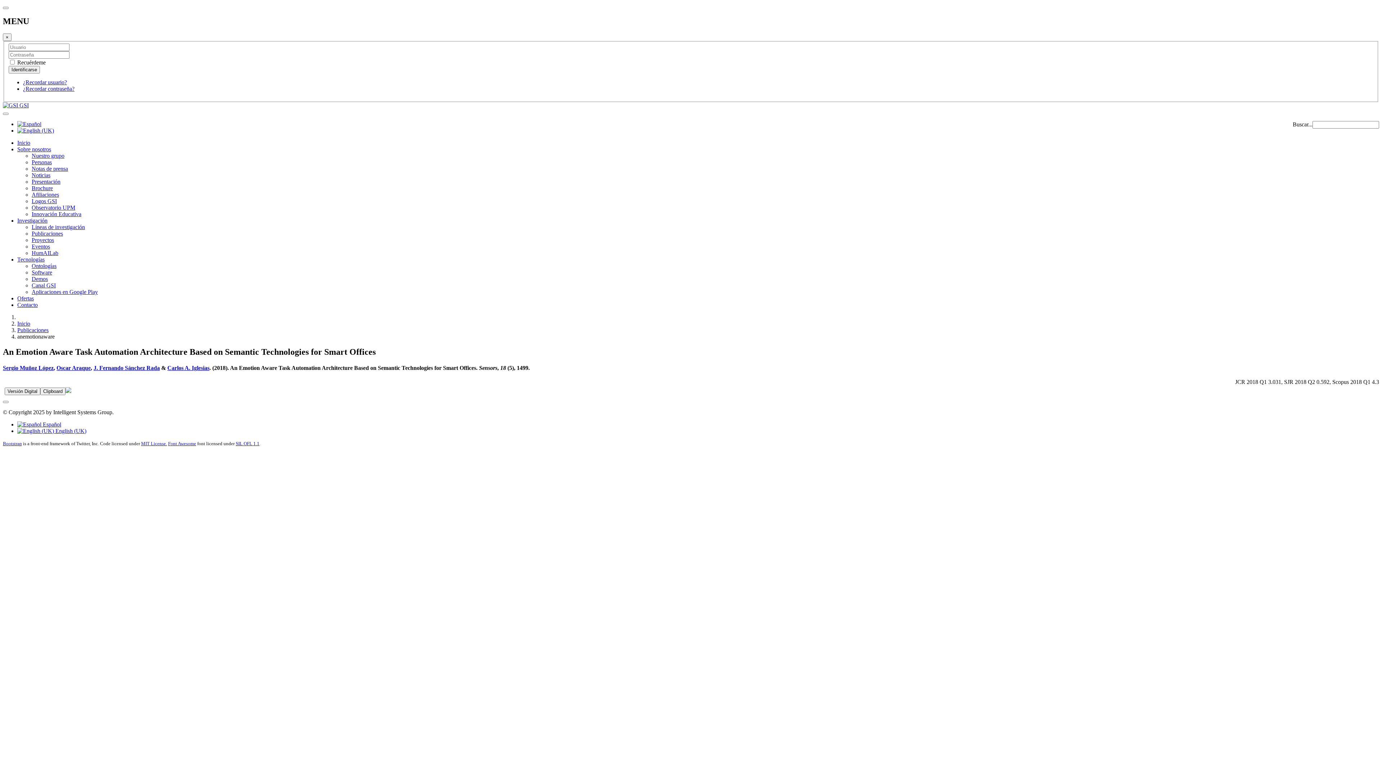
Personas (42, 162)
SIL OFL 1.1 (247, 443)
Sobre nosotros (34, 149)
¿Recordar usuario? (45, 82)
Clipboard (53, 391)
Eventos (41, 246)
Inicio (23, 143)
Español (51, 424)
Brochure (42, 188)
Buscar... (1303, 124)
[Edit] (68, 391)
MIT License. (154, 443)
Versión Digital (22, 391)
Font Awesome (182, 443)
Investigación (32, 221)
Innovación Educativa (56, 214)
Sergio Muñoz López (28, 368)
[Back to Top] (6, 402)
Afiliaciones (45, 195)
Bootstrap (12, 443)
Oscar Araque (74, 368)
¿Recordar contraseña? (48, 89)
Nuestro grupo (48, 156)
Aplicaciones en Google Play (65, 292)
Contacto (27, 305)
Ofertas (25, 298)
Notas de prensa (50, 169)
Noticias (41, 175)
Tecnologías (31, 259)
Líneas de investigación (58, 227)
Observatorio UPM (53, 208)
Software (42, 272)
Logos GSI (44, 201)
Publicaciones (47, 234)
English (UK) (70, 431)
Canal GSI (44, 285)
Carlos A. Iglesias (188, 368)
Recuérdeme (31, 62)
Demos (40, 279)
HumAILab (45, 253)
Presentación (46, 182)
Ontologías (44, 266)
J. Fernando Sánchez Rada (127, 368)
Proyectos (43, 240)
